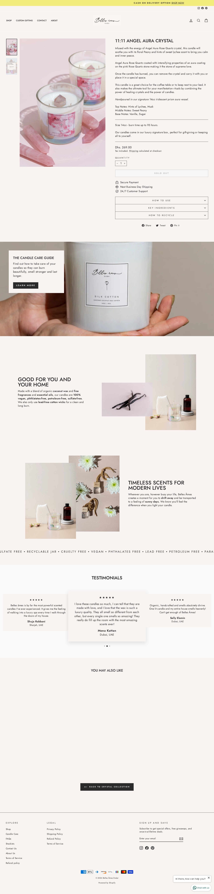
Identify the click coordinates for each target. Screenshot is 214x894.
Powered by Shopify (107, 883)
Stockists (10, 843)
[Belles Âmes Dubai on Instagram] (141, 848)
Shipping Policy (55, 834)
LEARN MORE (25, 285)
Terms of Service (14, 858)
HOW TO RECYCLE (162, 215)
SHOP (9, 20)
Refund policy (13, 863)
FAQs (8, 838)
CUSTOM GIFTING (24, 20)
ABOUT (54, 20)
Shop (8, 829)
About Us (10, 853)
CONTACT (42, 20)
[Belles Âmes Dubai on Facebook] (147, 848)
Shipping (133, 151)
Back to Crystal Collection (109, 786)
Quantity (122, 157)
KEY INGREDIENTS (161, 207)
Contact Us (11, 848)
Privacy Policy (54, 829)
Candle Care (12, 834)
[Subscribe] (181, 839)
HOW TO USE (161, 200)
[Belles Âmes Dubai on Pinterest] (152, 848)
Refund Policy (54, 838)
